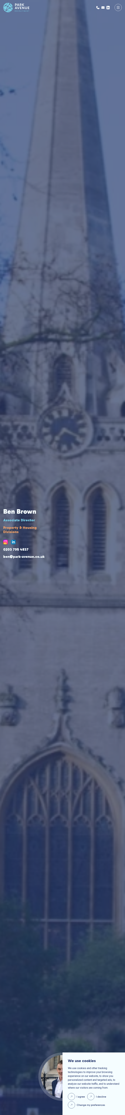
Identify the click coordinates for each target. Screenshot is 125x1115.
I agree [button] (81, 1096)
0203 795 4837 (15, 549)
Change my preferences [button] (91, 1105)
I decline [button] (101, 1096)
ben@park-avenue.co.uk (24, 557)
